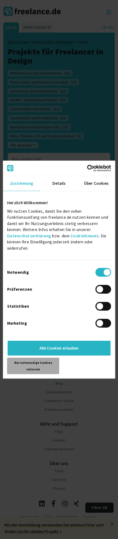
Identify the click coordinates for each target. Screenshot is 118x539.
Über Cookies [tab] (96, 183)
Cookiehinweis (85, 235)
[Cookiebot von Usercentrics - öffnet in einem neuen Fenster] (87, 168)
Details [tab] (59, 183)
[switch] (103, 289)
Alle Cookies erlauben (59, 348)
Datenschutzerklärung (29, 235)
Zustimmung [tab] (21, 183)
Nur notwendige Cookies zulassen (33, 366)
